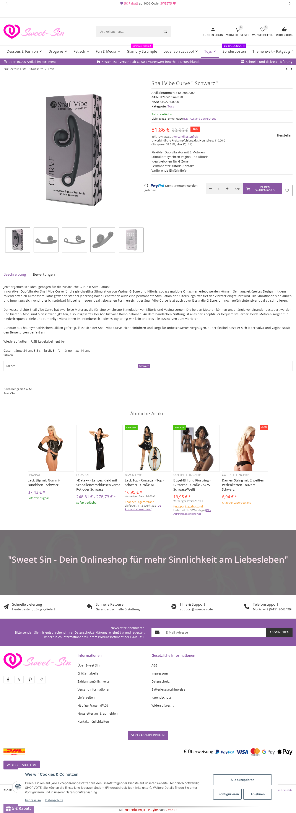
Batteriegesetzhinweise (168, 689)
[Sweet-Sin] (37, 661)
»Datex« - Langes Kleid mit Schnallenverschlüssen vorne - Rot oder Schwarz (99, 484)
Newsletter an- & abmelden (98, 713)
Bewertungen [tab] (44, 274)
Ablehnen (257, 794)
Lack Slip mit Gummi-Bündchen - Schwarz (44, 482)
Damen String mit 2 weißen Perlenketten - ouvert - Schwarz (243, 484)
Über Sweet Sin (89, 665)
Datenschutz (54, 800)
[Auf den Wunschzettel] (287, 190)
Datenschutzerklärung (91, 632)
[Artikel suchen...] (165, 31)
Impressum (33, 800)
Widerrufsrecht (162, 705)
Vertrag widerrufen (148, 735)
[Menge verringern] (210, 188)
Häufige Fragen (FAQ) (93, 705)
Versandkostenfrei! (185, 136)
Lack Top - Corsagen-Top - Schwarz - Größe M (144, 482)
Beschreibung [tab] (14, 274)
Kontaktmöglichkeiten (93, 721)
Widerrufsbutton (21, 765)
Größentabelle (88, 673)
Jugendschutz (161, 697)
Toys (171, 106)
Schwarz (144, 365)
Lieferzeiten (86, 697)
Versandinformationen (94, 689)
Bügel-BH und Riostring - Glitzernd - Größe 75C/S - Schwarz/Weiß (192, 484)
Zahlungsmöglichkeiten (94, 681)
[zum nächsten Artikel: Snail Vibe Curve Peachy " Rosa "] (287, 69)
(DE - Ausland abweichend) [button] (200, 118)
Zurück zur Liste (15, 69)
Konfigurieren (229, 794)
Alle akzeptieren (242, 780)
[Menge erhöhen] (227, 188)
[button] (6, 3)
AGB (154, 665)
